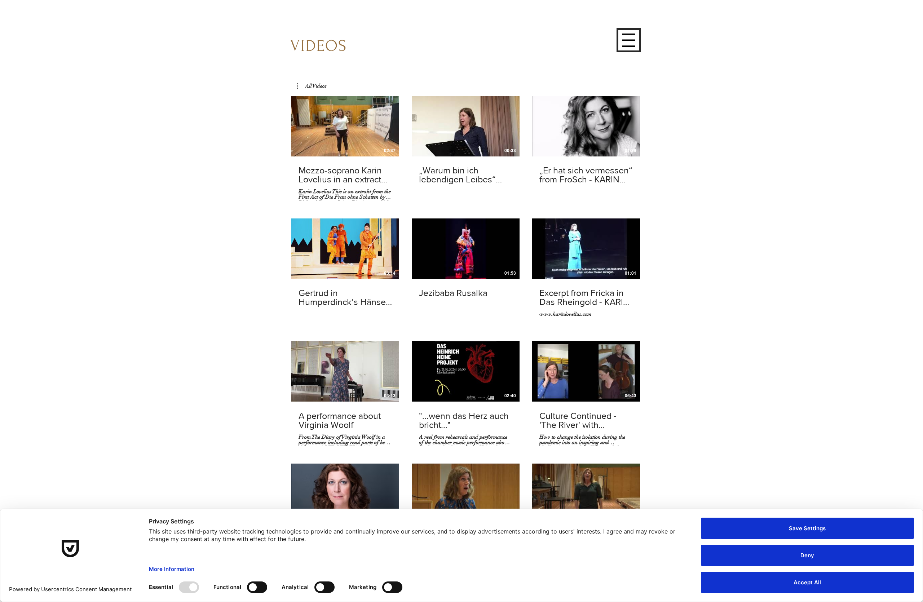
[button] (628, 40)
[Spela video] (345, 126)
